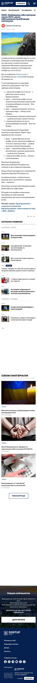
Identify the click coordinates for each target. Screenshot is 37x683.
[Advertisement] (18, 352)
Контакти (7, 651)
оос (34, 216)
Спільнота (21, 3)
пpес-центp (17, 77)
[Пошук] (28, 3)
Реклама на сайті (10, 640)
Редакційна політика (11, 644)
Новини (3, 10)
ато (31, 216)
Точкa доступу (21, 74)
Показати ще (18, 496)
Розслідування (27, 10)
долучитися (18, 620)
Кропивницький (14, 10)
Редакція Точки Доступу (13, 25)
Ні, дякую (20, 678)
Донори (6, 648)
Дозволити (29, 678)
